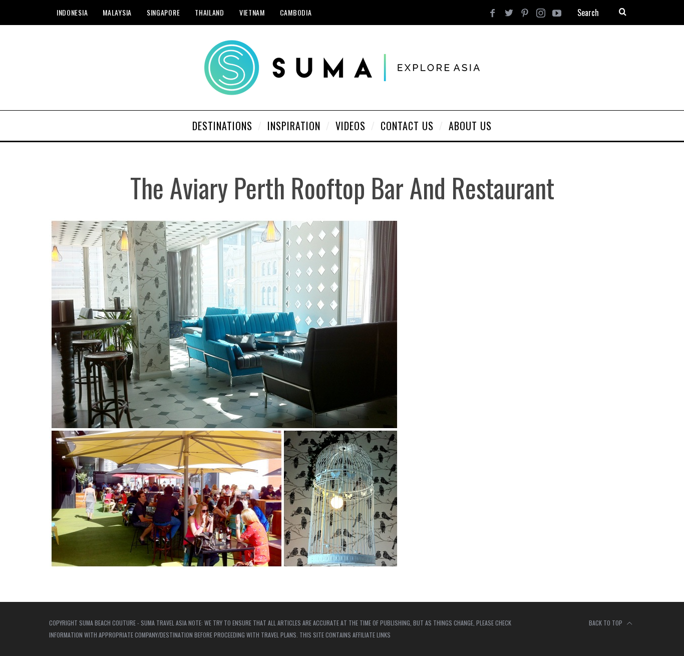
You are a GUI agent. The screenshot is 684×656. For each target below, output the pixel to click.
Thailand (209, 12)
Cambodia (296, 12)
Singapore (163, 12)
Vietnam (252, 12)
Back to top (606, 622)
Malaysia (117, 12)
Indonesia (72, 12)
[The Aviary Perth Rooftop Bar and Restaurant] (224, 565)
